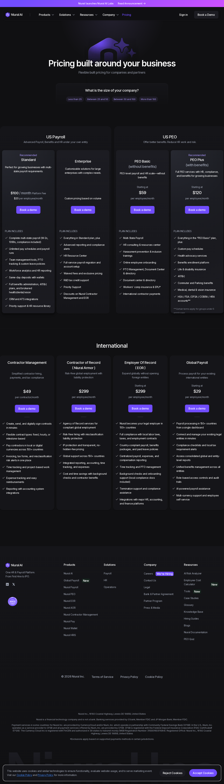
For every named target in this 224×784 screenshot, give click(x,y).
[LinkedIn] (7, 584)
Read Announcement (130, 3)
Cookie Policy (24, 774)
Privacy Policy (45, 774)
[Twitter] (13, 584)
